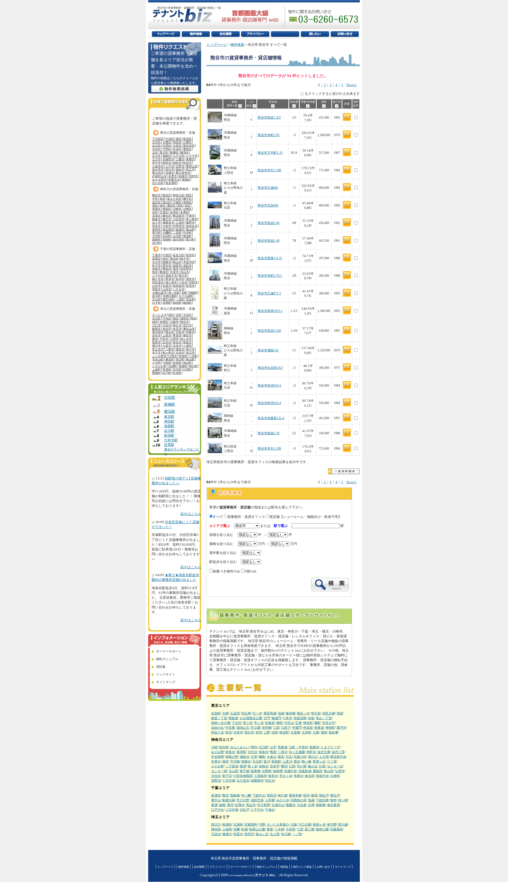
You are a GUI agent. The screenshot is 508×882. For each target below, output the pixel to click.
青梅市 (190, 159)
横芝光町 (168, 299)
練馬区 (184, 152)
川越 (294, 824)
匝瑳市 (190, 285)
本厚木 (216, 761)
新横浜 (314, 747)
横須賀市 (178, 215)
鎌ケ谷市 (158, 278)
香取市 (156, 289)
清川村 (156, 242)
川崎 (214, 747)
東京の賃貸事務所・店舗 (177, 133)
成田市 (187, 265)
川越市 (174, 321)
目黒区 (166, 145)
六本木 (287, 718)
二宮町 (177, 232)
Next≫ (351, 85)
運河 (230, 805)
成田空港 (257, 800)
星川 (267, 761)
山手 (273, 747)
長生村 (190, 299)
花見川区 (178, 255)
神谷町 (308, 723)
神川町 (193, 366)
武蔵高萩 (336, 829)
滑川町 (180, 359)
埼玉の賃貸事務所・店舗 (177, 309)
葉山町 (190, 229)
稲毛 (306, 795)
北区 (155, 152)
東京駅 (169, 417)
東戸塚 (244, 771)
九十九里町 (186, 295)
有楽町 (216, 713)
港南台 (263, 752)
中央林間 (217, 757)
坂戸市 (190, 349)
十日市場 (228, 780)
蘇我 (314, 795)
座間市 (156, 229)
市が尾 (301, 766)
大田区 (177, 145)
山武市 (166, 289)
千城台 (270, 810)
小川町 (156, 362)
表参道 (319, 727)
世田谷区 (189, 145)
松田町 (166, 236)
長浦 (214, 805)
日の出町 (158, 183)
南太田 (309, 776)
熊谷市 (184, 321)
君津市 (169, 278)
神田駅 (169, 421)
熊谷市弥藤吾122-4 (271, 418)
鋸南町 (187, 302)
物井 (333, 800)
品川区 (156, 145)
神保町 (330, 727)
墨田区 (177, 142)
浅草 (274, 732)
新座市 (187, 342)
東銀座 (233, 718)
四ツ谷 (247, 723)
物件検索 (237, 45)
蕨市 (155, 338)
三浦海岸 (260, 776)
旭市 (176, 268)
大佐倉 (301, 805)
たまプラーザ (330, 747)
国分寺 (249, 732)
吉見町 (177, 362)
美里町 (183, 366)
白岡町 (187, 369)
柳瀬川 (227, 834)
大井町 (306, 732)
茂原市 (177, 265)
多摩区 (184, 212)
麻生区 (166, 215)
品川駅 (169, 431)
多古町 (156, 295)
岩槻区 (164, 321)
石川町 (263, 747)
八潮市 (187, 345)
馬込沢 (251, 805)
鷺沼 (284, 766)
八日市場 (231, 810)
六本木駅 (171, 440)
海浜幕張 (333, 805)
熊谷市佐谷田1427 (270, 368)
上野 (267, 732)
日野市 (180, 166)
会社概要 (199, 866)
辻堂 (254, 757)
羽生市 (180, 331)
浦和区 (184, 318)
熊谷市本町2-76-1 (270, 275)
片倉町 (335, 776)
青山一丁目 (324, 718)
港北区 (166, 202)
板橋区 (174, 152)
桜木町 (224, 747)
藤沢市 (166, 219)
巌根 (222, 805)
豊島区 (187, 148)
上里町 (156, 369)
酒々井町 (174, 292)
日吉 (289, 757)
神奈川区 (178, 195)
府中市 (156, 162)
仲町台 (311, 752)
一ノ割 (297, 834)
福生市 (180, 169)
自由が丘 (217, 727)
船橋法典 (228, 800)
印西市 (193, 282)
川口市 (156, 325)
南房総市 (178, 285)
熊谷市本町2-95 (268, 135)
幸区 (155, 212)
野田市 (166, 265)
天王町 (257, 761)
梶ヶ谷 (252, 766)
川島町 (166, 362)
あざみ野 (217, 752)
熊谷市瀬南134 (268, 350)
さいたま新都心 (278, 824)
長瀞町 (172, 366)
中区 (155, 198)
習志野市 (186, 268)
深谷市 (156, 335)
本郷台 (298, 776)
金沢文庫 (324, 752)
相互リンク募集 (302, 866)
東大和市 (158, 172)
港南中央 (322, 776)
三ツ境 (332, 761)
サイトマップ (165, 682)
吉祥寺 (238, 732)
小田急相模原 (242, 776)
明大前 (316, 713)
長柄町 (166, 302)
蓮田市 (180, 349)
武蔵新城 (304, 771)
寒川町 (156, 232)
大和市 (166, 225)
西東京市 (174, 179)
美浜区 (174, 258)
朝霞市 (156, 342)
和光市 (177, 342)
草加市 (177, 335)
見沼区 (156, 318)
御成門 (276, 718)
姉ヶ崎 (343, 800)
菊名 (281, 757)
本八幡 (246, 795)
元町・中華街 (298, 747)
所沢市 (187, 325)
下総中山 (258, 795)
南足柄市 (168, 229)
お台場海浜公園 (251, 718)
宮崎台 (263, 766)
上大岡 (324, 757)
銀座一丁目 (219, 718)
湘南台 (244, 757)
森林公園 (322, 829)
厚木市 (156, 225)
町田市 (187, 162)
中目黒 (230, 727)
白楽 (322, 766)
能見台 (273, 776)
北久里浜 (243, 780)
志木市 (166, 342)
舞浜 (225, 795)
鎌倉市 (156, 219)
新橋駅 (169, 404)
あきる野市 (159, 179)
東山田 (328, 771)
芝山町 (156, 299)
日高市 (180, 352)
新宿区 (187, 138)
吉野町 (266, 771)
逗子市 (156, 222)
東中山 (216, 800)
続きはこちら (190, 514)
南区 (162, 198)
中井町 (187, 232)
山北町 (177, 236)
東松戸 (335, 795)
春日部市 (158, 331)
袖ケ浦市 (171, 282)
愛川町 (190, 239)
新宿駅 (169, 435)
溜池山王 (243, 727)
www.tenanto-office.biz (241, 875)
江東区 (187, 142)
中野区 (166, 148)
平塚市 (190, 215)
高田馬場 (270, 713)
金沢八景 (338, 752)
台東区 (166, 142)
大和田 (290, 829)
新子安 (227, 776)
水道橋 (295, 732)
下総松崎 (322, 800)
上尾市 (166, 335)
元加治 (216, 834)
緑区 (162, 205)
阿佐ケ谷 (217, 732)
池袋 (281, 713)
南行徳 (282, 795)
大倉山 (271, 757)
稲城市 (183, 176)
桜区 (176, 318)
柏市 (155, 272)
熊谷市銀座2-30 (268, 433)
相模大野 (231, 757)
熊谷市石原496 (268, 205)
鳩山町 (187, 362)
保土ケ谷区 (174, 198)
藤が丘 (313, 766)
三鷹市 (180, 159)
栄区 (180, 205)
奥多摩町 (171, 183)
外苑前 (308, 727)
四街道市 (158, 282)
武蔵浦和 (250, 824)
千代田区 (158, 138)
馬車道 (282, 747)
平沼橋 (235, 761)
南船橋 (320, 805)
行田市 (166, 325)
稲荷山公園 (257, 829)
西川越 (343, 824)
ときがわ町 (159, 366)
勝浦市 (164, 272)
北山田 (233, 771)
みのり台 (282, 800)
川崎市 (177, 208)
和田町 (276, 761)
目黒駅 (169, 445)
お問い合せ (323, 866)
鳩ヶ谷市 (186, 338)
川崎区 (187, 208)
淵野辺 (216, 780)
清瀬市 (169, 172)
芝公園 (255, 727)
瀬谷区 (171, 205)
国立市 (169, 169)
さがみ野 (217, 766)
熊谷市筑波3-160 (269, 331)
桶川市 (156, 345)
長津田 (241, 752)
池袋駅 (169, 426)
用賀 (340, 713)
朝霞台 (238, 834)
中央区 (169, 138)
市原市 (174, 272)
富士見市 (158, 349)
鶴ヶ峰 (306, 761)
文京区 (156, 142)
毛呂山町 (158, 359)
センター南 (219, 771)
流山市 (184, 272)
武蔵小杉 (300, 757)
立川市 (156, 159)
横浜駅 (169, 411)
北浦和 (238, 824)
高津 (243, 766)
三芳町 (193, 355)
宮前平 (274, 766)
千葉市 (156, 255)
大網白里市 (159, 292)
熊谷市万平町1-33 (270, 153)
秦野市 (190, 222)
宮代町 (177, 369)
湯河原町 (178, 239)
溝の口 (313, 757)
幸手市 (156, 352)
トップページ (216, 45)
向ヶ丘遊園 (297, 752)
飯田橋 (290, 713)
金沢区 (156, 202)
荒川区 (164, 152)
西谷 (297, 761)
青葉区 (156, 208)
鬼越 (311, 800)
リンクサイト (165, 674)
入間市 (174, 338)
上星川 (287, 761)
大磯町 (166, 232)
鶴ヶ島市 (168, 352)
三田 (276, 727)
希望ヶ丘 (319, 761)
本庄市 (177, 328)
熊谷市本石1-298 (269, 170)
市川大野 (243, 800)
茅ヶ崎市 (192, 219)
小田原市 (178, 219)
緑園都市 (257, 780)
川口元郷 (304, 824)
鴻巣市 (190, 331)
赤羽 (259, 732)
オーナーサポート (169, 651)
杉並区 (177, 148)
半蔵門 (297, 727)
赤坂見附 (300, 718)
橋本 (225, 761)
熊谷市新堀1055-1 (270, 311)
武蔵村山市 (159, 176)
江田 (292, 766)
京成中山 (277, 805)
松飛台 (239, 805)
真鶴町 (166, 239)
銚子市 (184, 258)
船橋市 (166, 261)
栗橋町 (156, 372)
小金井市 (158, 166)
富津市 (180, 278)
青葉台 (230, 752)
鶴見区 (166, 195)
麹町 (317, 723)
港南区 (187, 202)
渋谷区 (156, 148)
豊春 (270, 829)
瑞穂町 (186, 179)
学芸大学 (328, 723)
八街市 (183, 282)
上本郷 (270, 800)
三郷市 (169, 349)
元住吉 (216, 776)
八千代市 (158, 275)
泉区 (187, 205)
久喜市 (166, 345)
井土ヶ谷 (285, 776)
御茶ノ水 (303, 713)
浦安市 (190, 278)
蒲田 (324, 732)
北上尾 (274, 834)
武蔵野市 (168, 159)
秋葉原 (270, 723)
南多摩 (333, 732)
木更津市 (189, 261)
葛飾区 (166, 155)
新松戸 (324, 795)
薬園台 (290, 805)
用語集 (161, 667)
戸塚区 (177, 202)
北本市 (177, 345)
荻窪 (228, 732)
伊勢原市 (178, 225)
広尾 (298, 723)
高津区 (174, 212)
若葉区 (156, 258)
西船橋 (235, 795)
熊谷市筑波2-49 (268, 223)
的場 (244, 829)
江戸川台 (217, 810)
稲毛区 (190, 255)
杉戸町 (166, 372)
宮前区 (156, 215)
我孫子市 (171, 275)
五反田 (235, 713)
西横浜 (246, 761)
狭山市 (169, 331)
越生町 (169, 359)
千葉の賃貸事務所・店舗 (177, 249)
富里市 (166, 285)
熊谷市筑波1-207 (269, 117)
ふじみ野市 (159, 355)
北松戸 (244, 810)
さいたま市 (159, 314)
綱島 (262, 757)
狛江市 (190, 169)
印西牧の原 (298, 800)
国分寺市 (158, 169)
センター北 (335, 766)
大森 (316, 732)
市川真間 (263, 805)
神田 (279, 723)
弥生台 (270, 780)
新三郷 (309, 829)
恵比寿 (246, 713)
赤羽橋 (266, 727)
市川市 (156, 261)
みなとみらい (239, 747)
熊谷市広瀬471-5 (269, 293)
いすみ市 (178, 289)
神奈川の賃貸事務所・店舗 (179, 189)
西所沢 (249, 834)
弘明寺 (339, 771)
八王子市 (192, 155)
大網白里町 (169, 295)
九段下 (286, 727)
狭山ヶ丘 (262, 834)
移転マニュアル (167, 659)
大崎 (225, 713)
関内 (254, 747)
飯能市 (156, 328)
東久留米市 (183, 172)
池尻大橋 (328, 713)
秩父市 (177, 325)
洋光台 (252, 752)
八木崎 (279, 829)
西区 (189, 195)
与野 (262, 824)
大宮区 (187, 314)
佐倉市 (156, 268)
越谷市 (187, 335)
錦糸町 (284, 732)
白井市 (156, 285)
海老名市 (192, 225)
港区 (179, 138)
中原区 (164, 212)
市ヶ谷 (259, 723)
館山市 (177, 261)
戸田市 (164, 338)
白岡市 (172, 355)
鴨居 (273, 752)
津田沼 (271, 795)
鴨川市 (183, 275)
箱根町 (156, 239)
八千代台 (257, 810)
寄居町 (166, 369)
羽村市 (193, 176)
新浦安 (216, 795)
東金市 (166, 268)
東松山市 (189, 328)
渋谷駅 (169, 397)
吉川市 (190, 352)
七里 (300, 829)
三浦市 (180, 222)
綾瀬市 (180, 229)
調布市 (177, 162)
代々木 (257, 713)
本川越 (286, 834)
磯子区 (187, 198)
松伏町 (177, 372)
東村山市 (192, 166)
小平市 (169, 166)
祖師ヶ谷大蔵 (220, 723)
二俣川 (282, 752)
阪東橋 (255, 771)
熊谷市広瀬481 (268, 188)
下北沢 (236, 723)
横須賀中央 (338, 757)
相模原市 (168, 222)
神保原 (216, 829)
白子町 (156, 302)
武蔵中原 (290, 771)
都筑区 (166, 208)
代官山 (289, 723)
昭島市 (166, 162)
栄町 (184, 292)
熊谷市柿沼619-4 (269, 385)
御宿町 (177, 302)
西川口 (216, 824)
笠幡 (236, 829)
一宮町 (180, 299)
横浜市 (156, 195)
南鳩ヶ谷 (319, 824)
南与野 (332, 824)
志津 (311, 805)
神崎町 (193, 292)
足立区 (156, 155)
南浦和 (227, 824)
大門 (267, 718)
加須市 (166, 328)
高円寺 (341, 727)
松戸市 (156, 265)
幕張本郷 (295, 795)
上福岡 (227, 829)
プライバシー (217, 866)
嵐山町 (190, 359)
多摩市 (172, 176)
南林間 (278, 771)
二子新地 (231, 766)
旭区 (155, 205)
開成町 (187, 236)
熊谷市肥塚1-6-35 (270, 258)
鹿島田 (317, 771)
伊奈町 (183, 355)
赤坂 (311, 718)
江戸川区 (178, 155)
